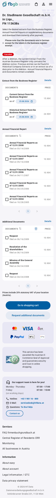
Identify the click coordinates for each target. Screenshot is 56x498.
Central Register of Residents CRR (21, 438)
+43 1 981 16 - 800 (29, 399)
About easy (8, 462)
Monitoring (8, 443)
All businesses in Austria (16, 448)
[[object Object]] (36, 229)
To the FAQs (27, 407)
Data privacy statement (15, 480)
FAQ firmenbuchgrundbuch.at (18, 432)
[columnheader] (21, 136)
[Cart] (36, 4)
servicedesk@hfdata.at (32, 403)
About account (10, 468)
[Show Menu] (51, 4)
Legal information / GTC (15, 474)
